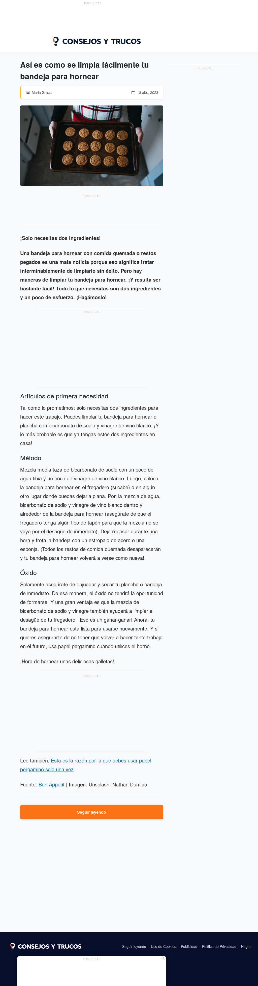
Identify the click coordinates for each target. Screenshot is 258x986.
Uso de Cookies (163, 946)
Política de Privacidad (219, 946)
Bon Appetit (51, 784)
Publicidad (189, 946)
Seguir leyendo (91, 812)
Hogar (246, 946)
